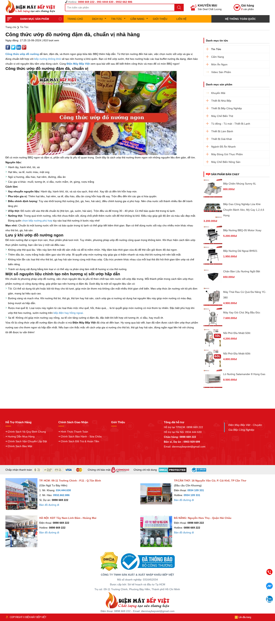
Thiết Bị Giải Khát (221, 138)
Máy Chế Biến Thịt (222, 115)
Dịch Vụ (97, 18)
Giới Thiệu (160, 18)
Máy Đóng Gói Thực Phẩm (227, 154)
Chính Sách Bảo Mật (20, 446)
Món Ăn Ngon (219, 64)
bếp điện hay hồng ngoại (68, 312)
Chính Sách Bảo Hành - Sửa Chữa (81, 436)
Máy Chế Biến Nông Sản (225, 161)
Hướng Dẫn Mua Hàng (21, 436)
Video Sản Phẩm (221, 72)
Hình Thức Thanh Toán (74, 431)
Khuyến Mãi (218, 93)
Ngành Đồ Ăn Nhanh (223, 146)
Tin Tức (116, 18)
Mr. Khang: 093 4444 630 (240, 591)
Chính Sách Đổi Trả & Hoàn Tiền (80, 441)
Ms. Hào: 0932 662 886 (240, 599)
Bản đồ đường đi (49, 504)
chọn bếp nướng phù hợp (37, 220)
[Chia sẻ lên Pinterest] (24, 47)
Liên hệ (181, 18)
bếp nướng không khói (47, 58)
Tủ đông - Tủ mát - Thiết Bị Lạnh (230, 123)
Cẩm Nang (137, 18)
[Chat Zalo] (269, 601)
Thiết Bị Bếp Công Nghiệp (226, 108)
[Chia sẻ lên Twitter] (13, 47)
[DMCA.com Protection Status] (109, 561)
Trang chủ (75, 18)
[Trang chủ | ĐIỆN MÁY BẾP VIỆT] (31, 6)
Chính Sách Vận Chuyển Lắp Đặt (27, 441)
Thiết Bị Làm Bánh (222, 131)
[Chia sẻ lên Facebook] (8, 47)
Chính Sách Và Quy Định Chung (27, 431)
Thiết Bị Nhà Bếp (221, 100)
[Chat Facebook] (269, 588)
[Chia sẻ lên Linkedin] (19, 47)
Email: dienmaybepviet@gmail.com (184, 446)
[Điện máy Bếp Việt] (137, 599)
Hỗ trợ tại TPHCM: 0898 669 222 (183, 427)
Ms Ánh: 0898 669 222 (240, 583)
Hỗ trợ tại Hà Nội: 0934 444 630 (183, 431)
